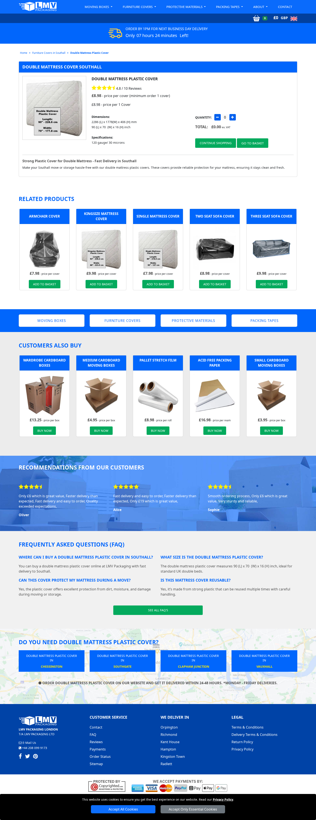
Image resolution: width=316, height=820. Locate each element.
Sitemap (96, 763)
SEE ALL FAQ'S (158, 610)
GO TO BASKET (252, 143)
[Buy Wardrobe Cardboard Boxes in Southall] (44, 395)
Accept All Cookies (123, 809)
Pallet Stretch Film (158, 360)
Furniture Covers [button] (138, 7)
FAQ (93, 734)
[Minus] (217, 117)
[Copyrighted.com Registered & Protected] (109, 785)
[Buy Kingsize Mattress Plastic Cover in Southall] (101, 248)
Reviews (96, 742)
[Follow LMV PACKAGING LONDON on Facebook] (20, 757)
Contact (285, 7)
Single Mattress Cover (158, 216)
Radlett (166, 763)
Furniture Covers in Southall (48, 53)
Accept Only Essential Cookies (193, 809)
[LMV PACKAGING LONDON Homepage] (38, 6)
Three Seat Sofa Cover (271, 216)
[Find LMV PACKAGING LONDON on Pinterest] (35, 757)
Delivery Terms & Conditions (255, 734)
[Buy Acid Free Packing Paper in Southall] (214, 395)
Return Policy (242, 742)
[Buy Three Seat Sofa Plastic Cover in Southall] (271, 248)
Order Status (100, 756)
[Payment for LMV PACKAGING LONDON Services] (179, 785)
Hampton (168, 749)
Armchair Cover (44, 216)
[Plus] (232, 117)
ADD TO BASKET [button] (44, 284)
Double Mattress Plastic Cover (89, 53)
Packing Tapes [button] (228, 7)
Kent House (170, 742)
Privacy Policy (223, 799)
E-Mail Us (29, 743)
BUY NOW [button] (44, 431)
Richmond (169, 734)
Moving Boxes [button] (97, 7)
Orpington (169, 727)
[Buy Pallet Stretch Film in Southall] (158, 395)
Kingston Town (173, 756)
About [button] (259, 7)
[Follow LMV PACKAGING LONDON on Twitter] (27, 757)
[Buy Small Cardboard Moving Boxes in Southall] (271, 395)
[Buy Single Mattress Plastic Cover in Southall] (158, 248)
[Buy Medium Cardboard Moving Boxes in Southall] (101, 395)
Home (23, 53)
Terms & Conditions (248, 727)
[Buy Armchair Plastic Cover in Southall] (44, 248)
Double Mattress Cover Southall (62, 67)
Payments (98, 749)
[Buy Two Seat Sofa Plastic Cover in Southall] (214, 248)
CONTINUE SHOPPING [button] (216, 143)
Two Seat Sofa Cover (214, 216)
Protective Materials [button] (184, 7)
